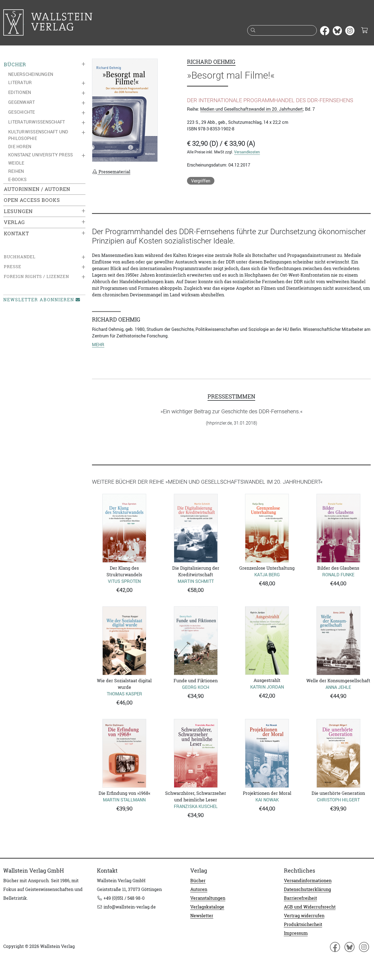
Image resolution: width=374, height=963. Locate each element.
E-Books (17, 179)
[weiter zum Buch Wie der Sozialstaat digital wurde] (124, 640)
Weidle (16, 163)
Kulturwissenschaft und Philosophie (38, 135)
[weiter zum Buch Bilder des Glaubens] (338, 528)
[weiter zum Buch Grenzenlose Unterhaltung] (267, 528)
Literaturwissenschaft (36, 122)
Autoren (198, 889)
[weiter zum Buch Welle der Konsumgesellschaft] (338, 640)
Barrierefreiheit (300, 898)
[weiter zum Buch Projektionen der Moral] (267, 753)
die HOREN (19, 147)
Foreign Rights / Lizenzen (36, 276)
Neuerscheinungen (30, 74)
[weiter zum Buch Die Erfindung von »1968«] (124, 753)
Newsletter (201, 916)
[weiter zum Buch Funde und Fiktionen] (195, 640)
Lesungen (18, 211)
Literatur (20, 82)
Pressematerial (113, 172)
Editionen (19, 92)
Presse (12, 267)
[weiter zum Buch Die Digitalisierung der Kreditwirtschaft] (195, 528)
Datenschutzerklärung (307, 889)
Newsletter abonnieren (38, 300)
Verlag (14, 222)
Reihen (16, 171)
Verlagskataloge (207, 907)
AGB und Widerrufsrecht (310, 907)
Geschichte (21, 112)
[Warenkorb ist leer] (364, 31)
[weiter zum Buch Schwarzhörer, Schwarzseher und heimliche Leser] (195, 753)
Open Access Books (32, 200)
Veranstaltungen (207, 898)
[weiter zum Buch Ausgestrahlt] (267, 640)
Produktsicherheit (303, 924)
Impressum (296, 933)
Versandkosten (247, 151)
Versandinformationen (308, 881)
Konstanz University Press (40, 155)
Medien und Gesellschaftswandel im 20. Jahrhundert (251, 109)
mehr (98, 345)
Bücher (15, 64)
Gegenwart (21, 102)
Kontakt (16, 233)
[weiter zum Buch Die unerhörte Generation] (338, 753)
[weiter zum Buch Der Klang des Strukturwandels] (124, 528)
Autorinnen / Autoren (37, 189)
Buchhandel (20, 257)
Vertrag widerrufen (304, 916)
